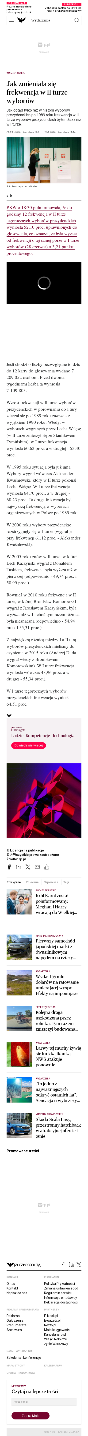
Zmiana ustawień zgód (61, 1288)
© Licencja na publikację (25, 850)
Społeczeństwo (46, 890)
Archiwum (14, 1330)
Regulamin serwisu (58, 1293)
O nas (11, 1283)
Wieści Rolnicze (55, 1339)
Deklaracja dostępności (61, 1302)
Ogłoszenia (15, 1320)
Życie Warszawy (56, 1344)
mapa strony (16, 1365)
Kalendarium (53, 1365)
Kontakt (12, 1288)
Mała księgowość (56, 1330)
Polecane (32, 882)
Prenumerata (17, 1325)
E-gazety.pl (52, 1320)
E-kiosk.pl (51, 1316)
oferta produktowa (21, 1372)
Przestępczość (46, 1007)
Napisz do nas (17, 1293)
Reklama (13, 1316)
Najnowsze (51, 882)
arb (9, 195)
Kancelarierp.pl (55, 1334)
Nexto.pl (50, 1325)
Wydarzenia (40, 20)
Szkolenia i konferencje (24, 1357)
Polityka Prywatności (59, 1283)
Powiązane (14, 882)
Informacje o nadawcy (60, 1297)
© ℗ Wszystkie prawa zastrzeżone (33, 855)
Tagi (66, 882)
